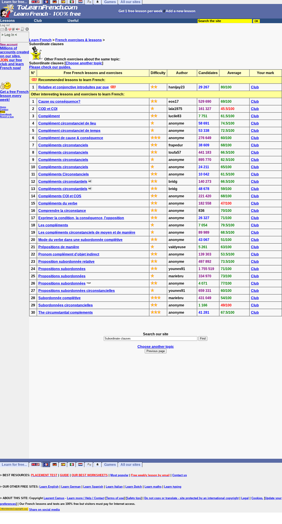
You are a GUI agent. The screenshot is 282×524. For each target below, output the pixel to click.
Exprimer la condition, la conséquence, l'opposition (81, 218)
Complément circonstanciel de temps (69, 130)
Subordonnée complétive (59, 298)
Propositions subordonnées (61, 269)
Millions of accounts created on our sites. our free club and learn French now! (14, 58)
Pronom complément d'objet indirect (68, 254)
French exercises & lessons (78, 40)
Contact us (179, 475)
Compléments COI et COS (59, 196)
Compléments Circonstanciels (63, 174)
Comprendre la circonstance (62, 211)
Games (110, 464)
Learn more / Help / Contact (85, 498)
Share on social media (44, 509)
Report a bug (7, 117)
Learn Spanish (93, 486)
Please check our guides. (50, 67)
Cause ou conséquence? (59, 101)
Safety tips (133, 498)
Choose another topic (84, 63)
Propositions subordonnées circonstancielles (76, 291)
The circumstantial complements (65, 312)
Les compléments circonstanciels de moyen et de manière (86, 232)
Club (38, 20)
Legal (245, 498)
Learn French (40, 40)
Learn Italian (114, 486)
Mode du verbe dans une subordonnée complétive (80, 240)
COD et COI (47, 109)
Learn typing (172, 486)
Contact (4, 109)
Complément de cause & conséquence (70, 138)
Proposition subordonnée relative (66, 261)
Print (2, 112)
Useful (73, 20)
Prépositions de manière (58, 247)
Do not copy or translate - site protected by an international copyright (191, 498)
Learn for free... (14, 464)
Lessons (7, 20)
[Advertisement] (155, 416)
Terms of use (115, 498)
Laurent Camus (54, 498)
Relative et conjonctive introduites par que (73, 87)
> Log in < (9, 34)
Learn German (71, 486)
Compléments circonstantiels (62, 181)
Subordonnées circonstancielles (65, 305)
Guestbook (6, 114)
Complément (49, 116)
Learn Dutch (133, 486)
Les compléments (53, 225)
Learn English (49, 486)
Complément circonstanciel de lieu (67, 123)
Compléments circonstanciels (63, 145)
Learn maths (153, 486)
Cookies (256, 498)
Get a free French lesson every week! (14, 96)
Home (3, 107)
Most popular (119, 475)
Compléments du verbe (57, 203)
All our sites (130, 464)
